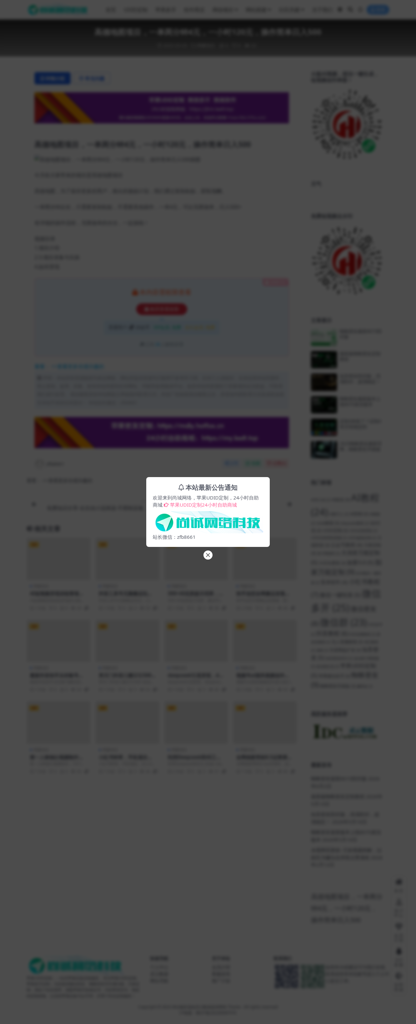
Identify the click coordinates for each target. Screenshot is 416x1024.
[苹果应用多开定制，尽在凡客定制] (208, 520)
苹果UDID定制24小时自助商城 (203, 504)
